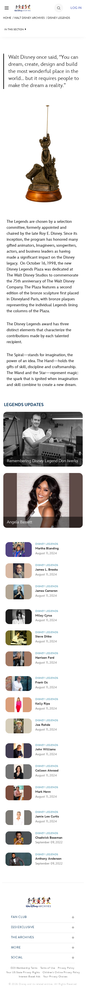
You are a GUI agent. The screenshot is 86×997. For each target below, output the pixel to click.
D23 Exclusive (22, 927)
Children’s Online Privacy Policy (61, 972)
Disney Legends (59, 18)
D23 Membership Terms (24, 968)
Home (7, 18)
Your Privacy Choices (55, 976)
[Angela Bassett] (43, 527)
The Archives (22, 937)
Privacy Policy (66, 968)
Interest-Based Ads (29, 976)
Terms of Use (47, 968)
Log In (76, 8)
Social (17, 957)
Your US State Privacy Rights (23, 972)
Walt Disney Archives (29, 18)
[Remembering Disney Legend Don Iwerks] (43, 466)
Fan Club (19, 917)
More (16, 948)
